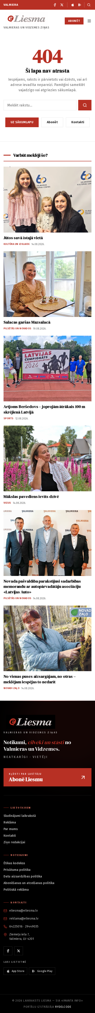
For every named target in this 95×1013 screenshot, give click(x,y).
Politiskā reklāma (16, 890)
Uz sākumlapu (22, 122)
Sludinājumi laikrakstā (20, 816)
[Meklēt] (87, 4)
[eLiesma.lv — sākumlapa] (26, 18)
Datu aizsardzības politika (23, 876)
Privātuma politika (17, 870)
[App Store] (72, 4)
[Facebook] (54, 4)
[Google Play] (79, 4)
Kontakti (77, 122)
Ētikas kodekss (14, 863)
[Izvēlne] (89, 21)
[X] (62, 4)
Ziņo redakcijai (14, 842)
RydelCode (63, 1006)
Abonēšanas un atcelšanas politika (29, 883)
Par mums (11, 829)
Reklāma (10, 822)
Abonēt (74, 20)
